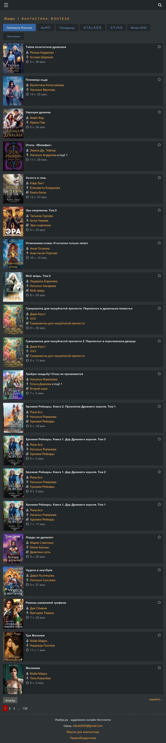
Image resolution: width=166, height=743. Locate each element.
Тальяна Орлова (41, 216)
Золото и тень (36, 178)
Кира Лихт (37, 183)
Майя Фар (37, 117)
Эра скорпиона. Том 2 (41, 210)
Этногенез (13, 36)
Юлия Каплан (39, 547)
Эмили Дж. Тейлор (43, 150)
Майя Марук (38, 640)
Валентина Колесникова (47, 85)
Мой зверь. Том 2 (38, 276)
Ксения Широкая (41, 57)
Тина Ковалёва (40, 678)
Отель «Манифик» (39, 145)
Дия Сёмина (38, 608)
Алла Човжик (39, 220)
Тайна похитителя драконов (46, 47)
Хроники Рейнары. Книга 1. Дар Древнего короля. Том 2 (66, 472)
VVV (33, 318)
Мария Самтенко (41, 542)
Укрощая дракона (38, 112)
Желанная (33, 668)
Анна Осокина (40, 248)
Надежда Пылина (42, 645)
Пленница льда (37, 79)
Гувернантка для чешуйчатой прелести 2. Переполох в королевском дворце (81, 341)
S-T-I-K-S (116, 27)
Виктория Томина (42, 613)
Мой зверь (37, 290)
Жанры (9, 18)
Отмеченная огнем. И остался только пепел (57, 243)
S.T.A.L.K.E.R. (93, 27)
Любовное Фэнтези (19, 27)
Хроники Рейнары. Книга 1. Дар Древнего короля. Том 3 (66, 439)
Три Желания (35, 635)
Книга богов (38, 192)
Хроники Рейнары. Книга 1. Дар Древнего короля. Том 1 (66, 504)
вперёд (10, 700)
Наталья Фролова (42, 89)
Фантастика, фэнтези (45, 18)
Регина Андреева (42, 52)
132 (25, 708)
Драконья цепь (40, 552)
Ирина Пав (37, 122)
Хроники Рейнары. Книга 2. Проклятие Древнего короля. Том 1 (71, 406)
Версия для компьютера (83, 732)
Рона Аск (36, 412)
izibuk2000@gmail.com (88, 726)
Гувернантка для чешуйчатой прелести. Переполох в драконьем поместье (79, 308)
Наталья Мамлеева (43, 379)
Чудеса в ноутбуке (39, 570)
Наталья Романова (43, 416)
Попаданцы (67, 27)
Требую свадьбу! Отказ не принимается (54, 374)
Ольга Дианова (40, 384)
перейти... (156, 699)
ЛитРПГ (46, 27)
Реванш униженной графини (46, 602)
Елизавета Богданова (45, 187)
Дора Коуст (38, 314)
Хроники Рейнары (42, 421)
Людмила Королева (43, 281)
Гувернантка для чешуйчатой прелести (57, 323)
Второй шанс (39, 388)
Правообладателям (83, 738)
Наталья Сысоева (42, 580)
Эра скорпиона (40, 225)
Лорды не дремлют (39, 537)
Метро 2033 (139, 27)
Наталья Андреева (43, 155)
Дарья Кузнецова (42, 575)
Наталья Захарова (43, 286)
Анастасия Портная (43, 253)
